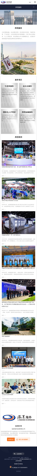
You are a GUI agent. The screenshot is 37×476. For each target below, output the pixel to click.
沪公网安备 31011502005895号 (19, 467)
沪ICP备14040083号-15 (25, 459)
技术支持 (18, 471)
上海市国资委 (18, 460)
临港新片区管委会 (18, 463)
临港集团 (6, 2)
